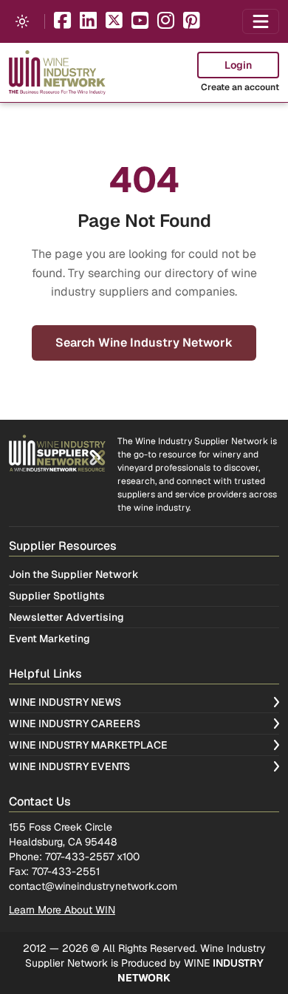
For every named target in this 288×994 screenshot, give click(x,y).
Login (238, 65)
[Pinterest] (191, 22)
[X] (114, 22)
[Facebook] (62, 22)
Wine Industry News (65, 702)
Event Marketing (49, 638)
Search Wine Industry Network (144, 342)
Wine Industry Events (69, 766)
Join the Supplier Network (74, 574)
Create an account (240, 87)
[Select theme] (22, 21)
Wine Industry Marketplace (88, 745)
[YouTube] (139, 22)
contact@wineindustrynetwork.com (93, 886)
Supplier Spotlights (57, 595)
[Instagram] (165, 22)
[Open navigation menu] (260, 21)
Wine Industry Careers (74, 723)
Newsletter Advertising (66, 617)
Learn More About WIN (62, 909)
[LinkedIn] (88, 22)
